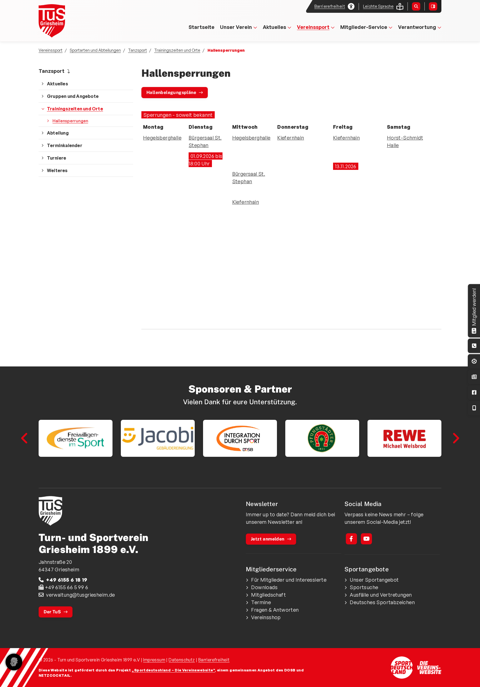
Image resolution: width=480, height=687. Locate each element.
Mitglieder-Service (363, 27)
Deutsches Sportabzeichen (382, 602)
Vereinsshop (266, 617)
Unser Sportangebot (374, 580)
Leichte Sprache (378, 6)
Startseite (201, 27)
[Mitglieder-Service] (474, 345)
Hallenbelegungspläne (171, 92)
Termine (261, 602)
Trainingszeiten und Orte (177, 50)
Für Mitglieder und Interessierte (288, 580)
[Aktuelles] (474, 377)
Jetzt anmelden (267, 539)
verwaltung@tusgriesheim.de (80, 595)
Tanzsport (137, 50)
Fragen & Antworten (275, 610)
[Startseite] (66, 21)
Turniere (56, 158)
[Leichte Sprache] (399, 6)
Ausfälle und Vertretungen (381, 595)
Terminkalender (64, 145)
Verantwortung (417, 27)
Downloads (264, 587)
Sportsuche (364, 587)
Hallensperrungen (70, 120)
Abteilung (58, 133)
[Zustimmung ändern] (14, 662)
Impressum (154, 660)
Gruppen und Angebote (73, 96)
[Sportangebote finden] (474, 361)
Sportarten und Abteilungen (95, 50)
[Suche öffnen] (416, 6)
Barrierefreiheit (213, 660)
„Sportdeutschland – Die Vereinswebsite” (173, 670)
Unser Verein (236, 27)
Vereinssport (313, 27)
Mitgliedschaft (268, 595)
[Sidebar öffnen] (433, 6)
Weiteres (57, 170)
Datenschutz (182, 660)
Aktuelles (274, 27)
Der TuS (52, 611)
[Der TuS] (137, 511)
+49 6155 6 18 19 (66, 580)
